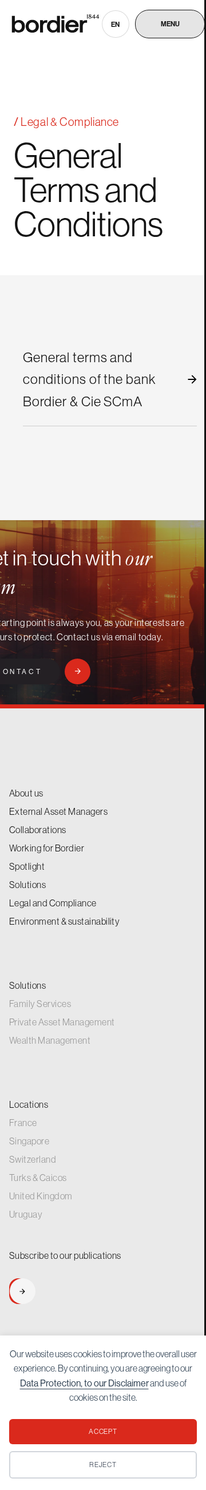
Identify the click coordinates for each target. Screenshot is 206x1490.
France (23, 1122)
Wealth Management (49, 1040)
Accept (103, 1431)
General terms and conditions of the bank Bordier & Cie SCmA (89, 379)
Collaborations (37, 829)
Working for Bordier (46, 848)
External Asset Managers (58, 811)
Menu (170, 24)
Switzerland (32, 1159)
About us (26, 793)
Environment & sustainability (64, 921)
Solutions (27, 884)
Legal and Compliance (53, 903)
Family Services (40, 1003)
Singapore (29, 1141)
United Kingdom (41, 1195)
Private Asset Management (62, 1022)
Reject (103, 1464)
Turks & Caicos (38, 1177)
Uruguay (25, 1214)
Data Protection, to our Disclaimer (84, 1383)
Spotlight (27, 866)
